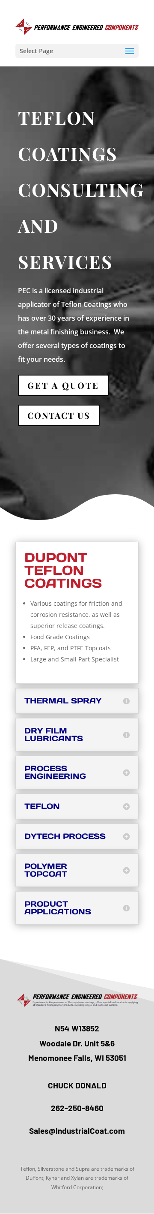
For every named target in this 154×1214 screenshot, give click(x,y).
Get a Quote (63, 385)
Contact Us (58, 415)
